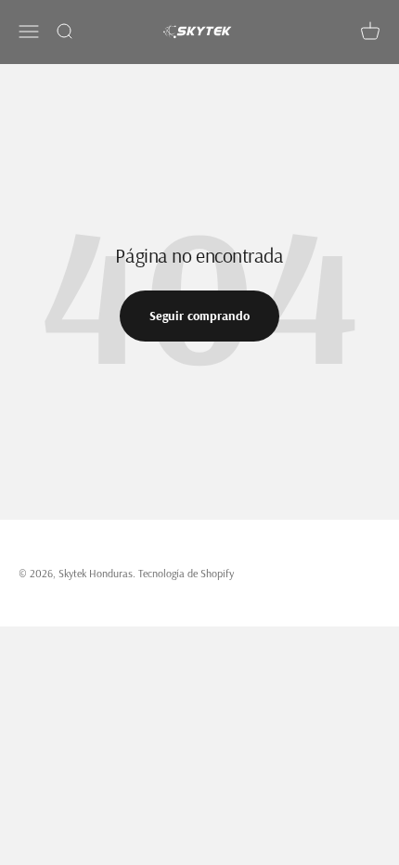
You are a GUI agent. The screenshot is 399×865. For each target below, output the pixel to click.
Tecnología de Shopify (186, 573)
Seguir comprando (199, 315)
